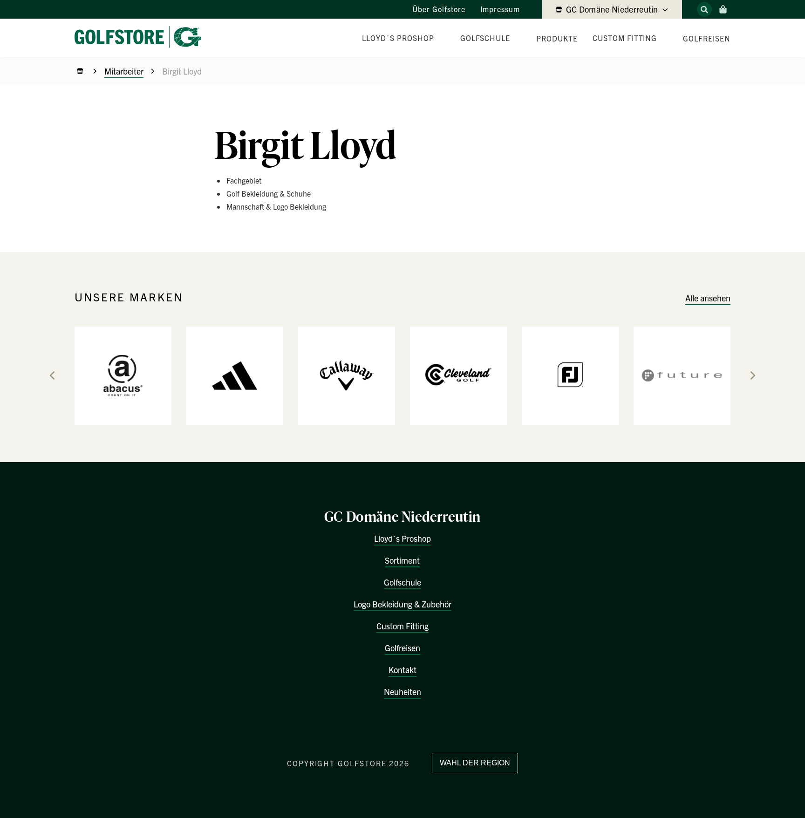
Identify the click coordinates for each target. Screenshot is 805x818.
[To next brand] (753, 375)
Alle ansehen (707, 298)
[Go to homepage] (142, 38)
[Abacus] (123, 375)
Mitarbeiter (123, 71)
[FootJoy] (570, 375)
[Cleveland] (458, 375)
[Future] (682, 375)
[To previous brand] (52, 375)
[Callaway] (346, 375)
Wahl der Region (475, 763)
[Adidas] (234, 375)
